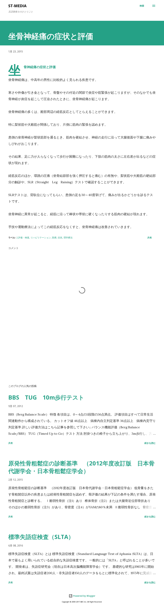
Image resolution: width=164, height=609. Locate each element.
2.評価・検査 (22, 237)
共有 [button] (149, 237)
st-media (17, 5)
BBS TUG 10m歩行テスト (46, 397)
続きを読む (150, 442)
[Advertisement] (82, 356)
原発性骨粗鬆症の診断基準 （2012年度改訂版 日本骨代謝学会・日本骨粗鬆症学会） (81, 467)
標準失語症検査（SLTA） (41, 537)
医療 (54, 237)
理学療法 (68, 237)
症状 (60, 237)
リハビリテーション (41, 237)
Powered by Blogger (84, 595)
